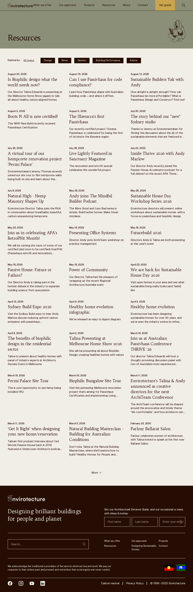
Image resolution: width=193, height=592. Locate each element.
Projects (89, 5)
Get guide (165, 5)
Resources (108, 5)
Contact (143, 5)
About (126, 5)
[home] (20, 5)
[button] (42, 5)
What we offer (42, 5)
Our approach (67, 5)
